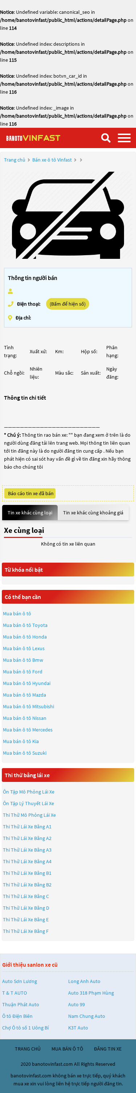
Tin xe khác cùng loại (30, 512)
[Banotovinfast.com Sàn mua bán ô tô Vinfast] (41, 138)
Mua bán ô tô (17, 613)
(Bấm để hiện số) (68, 304)
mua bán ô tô (67, 1048)
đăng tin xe (107, 1048)
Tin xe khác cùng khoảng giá (93, 512)
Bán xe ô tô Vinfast (52, 159)
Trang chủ (14, 159)
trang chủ (28, 1048)
